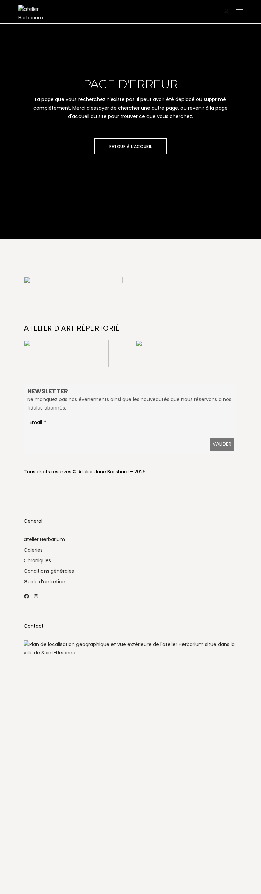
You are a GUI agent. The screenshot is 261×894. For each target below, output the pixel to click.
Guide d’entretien (44, 581)
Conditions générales (49, 571)
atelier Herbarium (44, 539)
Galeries (33, 550)
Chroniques (37, 560)
